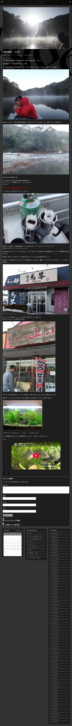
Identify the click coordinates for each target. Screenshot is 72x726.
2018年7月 (55, 610)
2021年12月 (55, 558)
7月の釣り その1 (34, 555)
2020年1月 (55, 574)
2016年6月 (55, 664)
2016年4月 (55, 670)
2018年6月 (55, 613)
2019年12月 (55, 577)
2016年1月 (55, 678)
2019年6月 (55, 588)
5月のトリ (31, 541)
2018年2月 (55, 621)
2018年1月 (55, 623)
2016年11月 (55, 651)
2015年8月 (55, 692)
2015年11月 (55, 684)
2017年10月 (55, 632)
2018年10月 (55, 607)
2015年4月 (55, 703)
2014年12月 (55, 714)
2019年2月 (55, 596)
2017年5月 (55, 637)
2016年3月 (55, 673)
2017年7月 (55, 634)
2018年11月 (55, 604)
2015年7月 (55, 695)
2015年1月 (55, 711)
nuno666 (36, 2)
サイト (4, 508)
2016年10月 (55, 654)
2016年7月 (55, 662)
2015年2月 (55, 708)
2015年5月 (55, 700)
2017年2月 (55, 643)
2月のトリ (31, 544)
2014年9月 (55, 722)
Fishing (19, 55)
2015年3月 (55, 705)
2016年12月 (55, 648)
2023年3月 (55, 541)
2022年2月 (55, 555)
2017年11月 (55, 629)
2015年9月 (55, 689)
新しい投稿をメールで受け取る (11, 525)
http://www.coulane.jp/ (21, 248)
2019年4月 (55, 593)
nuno (8, 55)
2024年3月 (55, 533)
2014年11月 (55, 716)
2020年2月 (55, 572)
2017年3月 (55, 640)
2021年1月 (55, 566)
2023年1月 (55, 547)
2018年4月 (55, 615)
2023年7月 (55, 536)
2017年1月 (55, 645)
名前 (4, 496)
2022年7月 (55, 552)
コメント (5, 485)
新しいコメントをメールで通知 (11, 520)
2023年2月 (55, 544)
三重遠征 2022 (33, 552)
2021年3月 (55, 561)
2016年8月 (55, 659)
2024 (30, 533)
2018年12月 (55, 602)
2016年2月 (55, 675)
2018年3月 (55, 618)
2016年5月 (55, 667)
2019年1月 (55, 599)
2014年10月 (55, 719)
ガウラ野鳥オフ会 (33, 547)
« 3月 (7, 555)
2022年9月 (55, 550)
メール (4, 502)
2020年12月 (55, 569)
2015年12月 (55, 681)
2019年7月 (55, 585)
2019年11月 (55, 580)
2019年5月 (55, 591)
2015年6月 (55, 697)
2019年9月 (55, 582)
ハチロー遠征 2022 (34, 558)
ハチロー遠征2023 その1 (35, 539)
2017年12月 (55, 626)
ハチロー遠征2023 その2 (35, 536)
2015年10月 (55, 686)
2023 (30, 550)
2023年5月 (55, 539)
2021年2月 (55, 563)
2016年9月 (55, 656)
